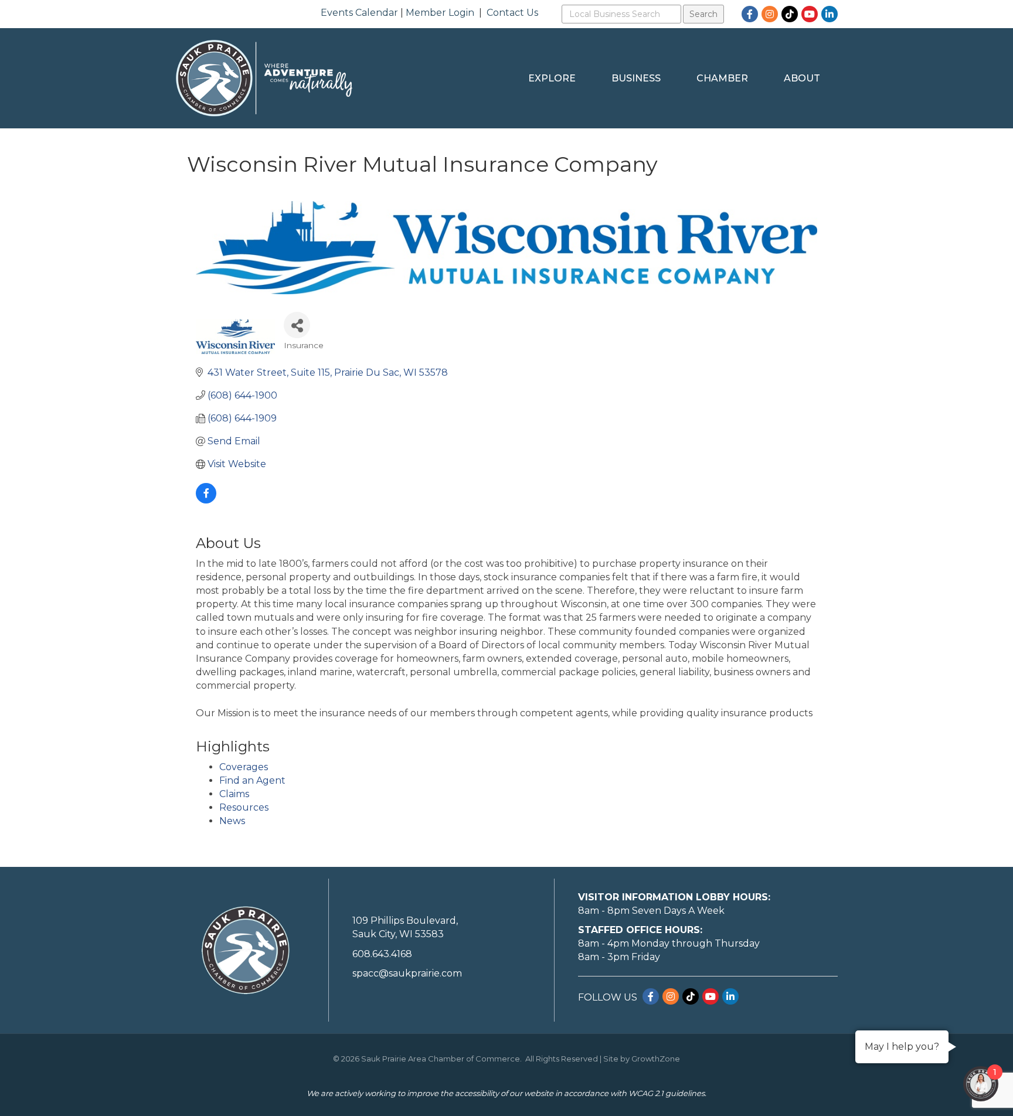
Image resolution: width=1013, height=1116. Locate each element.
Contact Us (512, 12)
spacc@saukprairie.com (407, 973)
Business (636, 78)
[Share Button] (297, 325)
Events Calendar (359, 12)
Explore (552, 78)
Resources (243, 807)
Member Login (440, 12)
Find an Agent (252, 780)
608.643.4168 (382, 954)
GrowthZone (655, 1058)
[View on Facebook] (206, 500)
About (802, 78)
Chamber (722, 78)
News (232, 820)
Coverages (243, 767)
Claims (234, 793)
